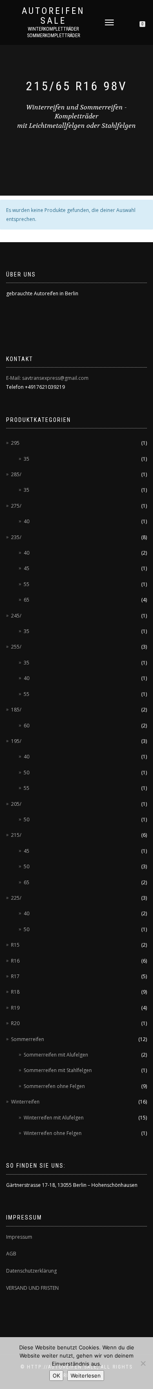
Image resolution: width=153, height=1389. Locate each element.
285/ (16, 474)
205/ (16, 803)
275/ (16, 505)
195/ (16, 741)
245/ (16, 615)
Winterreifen (25, 1101)
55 (26, 584)
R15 (15, 944)
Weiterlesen (86, 1375)
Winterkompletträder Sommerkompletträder (53, 32)
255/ (16, 646)
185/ (16, 709)
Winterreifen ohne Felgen (53, 1133)
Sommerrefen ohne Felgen (54, 1086)
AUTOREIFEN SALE (53, 16)
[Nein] (143, 1363)
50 (26, 772)
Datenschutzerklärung (31, 1270)
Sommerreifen (27, 1039)
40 (26, 521)
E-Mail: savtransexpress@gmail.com (47, 378)
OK (56, 1375)
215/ (16, 835)
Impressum (19, 1236)
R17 (15, 976)
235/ (16, 537)
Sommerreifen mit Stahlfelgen (58, 1070)
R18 (15, 991)
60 (26, 725)
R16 (15, 960)
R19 (15, 1007)
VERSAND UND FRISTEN (32, 1287)
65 (26, 599)
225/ (16, 897)
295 (15, 442)
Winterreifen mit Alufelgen (54, 1117)
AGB (11, 1253)
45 (26, 568)
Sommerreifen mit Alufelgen (56, 1054)
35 (26, 458)
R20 (15, 1023)
